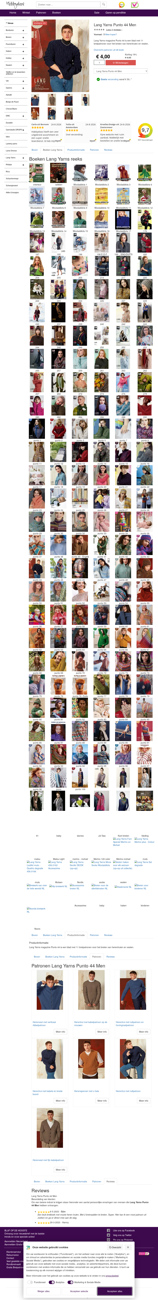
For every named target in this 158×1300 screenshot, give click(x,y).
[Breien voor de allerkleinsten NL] (101, 894)
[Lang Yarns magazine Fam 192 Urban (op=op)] (58, 243)
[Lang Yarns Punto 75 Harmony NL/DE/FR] (37, 684)
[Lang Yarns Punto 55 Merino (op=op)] (145, 591)
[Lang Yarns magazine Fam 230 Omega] (37, 312)
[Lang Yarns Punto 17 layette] (37, 475)
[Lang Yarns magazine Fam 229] (145, 289)
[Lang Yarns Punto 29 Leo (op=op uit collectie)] (37, 522)
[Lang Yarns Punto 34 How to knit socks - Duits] (123, 522)
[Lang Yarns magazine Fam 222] (37, 289)
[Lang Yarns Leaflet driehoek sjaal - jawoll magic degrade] (58, 801)
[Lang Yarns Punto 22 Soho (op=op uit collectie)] (145, 475)
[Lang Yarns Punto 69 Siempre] (58, 661)
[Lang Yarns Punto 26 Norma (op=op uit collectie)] (101, 498)
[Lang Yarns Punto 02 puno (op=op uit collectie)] (58, 429)
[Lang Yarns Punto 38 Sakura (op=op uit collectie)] (58, 545)
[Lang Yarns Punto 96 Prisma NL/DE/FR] (123, 754)
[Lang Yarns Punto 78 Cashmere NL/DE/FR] (123, 684)
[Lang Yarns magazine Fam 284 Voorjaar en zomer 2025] (80, 405)
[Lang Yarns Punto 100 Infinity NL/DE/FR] (80, 777)
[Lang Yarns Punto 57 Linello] (58, 615)
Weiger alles (43, 1291)
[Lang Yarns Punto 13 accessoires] (80, 452)
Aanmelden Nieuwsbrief (16, 1241)
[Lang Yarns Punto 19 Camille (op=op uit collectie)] (80, 475)
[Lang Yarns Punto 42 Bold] (123, 545)
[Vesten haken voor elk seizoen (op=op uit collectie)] (123, 870)
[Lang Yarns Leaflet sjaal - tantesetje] (101, 801)
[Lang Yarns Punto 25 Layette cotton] (80, 498)
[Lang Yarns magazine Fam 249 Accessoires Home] (80, 336)
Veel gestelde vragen (16, 1261)
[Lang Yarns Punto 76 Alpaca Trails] (58, 684)
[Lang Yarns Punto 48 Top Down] (123, 568)
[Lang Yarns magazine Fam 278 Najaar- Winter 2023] (145, 382)
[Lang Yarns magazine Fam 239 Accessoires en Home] (80, 312)
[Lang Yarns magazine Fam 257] (58, 359)
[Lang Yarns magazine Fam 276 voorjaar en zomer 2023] (123, 382)
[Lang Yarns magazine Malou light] (37, 847)
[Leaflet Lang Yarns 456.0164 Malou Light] (58, 847)
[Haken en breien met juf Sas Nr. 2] (101, 824)
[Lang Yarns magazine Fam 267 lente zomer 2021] (37, 382)
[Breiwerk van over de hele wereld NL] (37, 894)
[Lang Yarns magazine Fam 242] (123, 312)
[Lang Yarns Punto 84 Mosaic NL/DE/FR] (123, 708)
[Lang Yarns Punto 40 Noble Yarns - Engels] (80, 545)
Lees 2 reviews (113, 29)
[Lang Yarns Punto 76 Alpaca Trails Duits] (80, 684)
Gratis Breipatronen (16, 1267)
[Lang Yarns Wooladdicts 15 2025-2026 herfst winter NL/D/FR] (80, 219)
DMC (8, 116)
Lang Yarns (10, 158)
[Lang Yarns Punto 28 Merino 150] (145, 498)
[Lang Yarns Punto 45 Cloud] (58, 568)
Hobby (8, 58)
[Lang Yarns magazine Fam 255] (37, 359)
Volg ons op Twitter (122, 1235)
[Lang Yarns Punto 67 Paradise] (145, 638)
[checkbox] (36, 1282)
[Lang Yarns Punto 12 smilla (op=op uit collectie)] (58, 452)
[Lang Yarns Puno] (58, 777)
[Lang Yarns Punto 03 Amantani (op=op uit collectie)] (80, 429)
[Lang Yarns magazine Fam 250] (101, 336)
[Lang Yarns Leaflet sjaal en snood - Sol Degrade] (145, 777)
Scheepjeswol (12, 185)
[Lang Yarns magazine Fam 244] (37, 336)
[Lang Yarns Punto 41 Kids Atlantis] (101, 545)
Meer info (60, 1031)
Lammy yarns (11, 144)
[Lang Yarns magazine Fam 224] (80, 289)
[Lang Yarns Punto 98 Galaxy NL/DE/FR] (37, 777)
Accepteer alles (114, 1291)
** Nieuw (9, 23)
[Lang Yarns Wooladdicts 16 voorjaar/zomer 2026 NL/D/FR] (101, 219)
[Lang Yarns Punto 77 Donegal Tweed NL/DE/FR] (101, 684)
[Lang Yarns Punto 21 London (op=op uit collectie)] (123, 475)
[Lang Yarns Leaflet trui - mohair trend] (101, 777)
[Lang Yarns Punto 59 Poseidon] (101, 615)
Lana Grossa (11, 151)
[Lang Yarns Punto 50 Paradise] (37, 591)
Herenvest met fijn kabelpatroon (48, 1160)
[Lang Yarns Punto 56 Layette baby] (37, 615)
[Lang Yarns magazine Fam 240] (101, 312)
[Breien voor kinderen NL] (145, 894)
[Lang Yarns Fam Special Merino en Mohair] (123, 847)
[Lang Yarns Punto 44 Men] (37, 568)
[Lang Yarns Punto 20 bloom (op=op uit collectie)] (101, 475)
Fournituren (11, 44)
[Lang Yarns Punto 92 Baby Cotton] (37, 754)
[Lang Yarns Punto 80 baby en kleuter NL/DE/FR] (37, 708)
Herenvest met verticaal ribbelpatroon (44, 1023)
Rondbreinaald (13, 1264)
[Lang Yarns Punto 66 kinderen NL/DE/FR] (123, 638)
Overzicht (116, 1247)
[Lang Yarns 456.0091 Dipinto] (37, 824)
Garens (9, 88)
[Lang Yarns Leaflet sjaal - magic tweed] (37, 801)
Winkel (26, 12)
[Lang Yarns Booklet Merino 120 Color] (101, 847)
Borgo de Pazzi (12, 102)
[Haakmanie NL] (123, 894)
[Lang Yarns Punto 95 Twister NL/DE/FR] (101, 754)
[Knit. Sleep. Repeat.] (145, 801)
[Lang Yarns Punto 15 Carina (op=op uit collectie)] (123, 452)
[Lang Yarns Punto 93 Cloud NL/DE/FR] (58, 754)
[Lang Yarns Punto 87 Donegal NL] (58, 731)
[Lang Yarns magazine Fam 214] (101, 266)
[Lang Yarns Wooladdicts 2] (101, 173)
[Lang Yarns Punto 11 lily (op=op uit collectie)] (37, 452)
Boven (35, 149)
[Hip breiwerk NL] (58, 894)
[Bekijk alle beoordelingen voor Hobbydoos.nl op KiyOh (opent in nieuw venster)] (123, 5)
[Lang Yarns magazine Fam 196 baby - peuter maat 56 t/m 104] (80, 243)
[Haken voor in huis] (37, 173)
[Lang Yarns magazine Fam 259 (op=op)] (80, 359)
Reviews (108, 149)
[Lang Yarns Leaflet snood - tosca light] (123, 777)
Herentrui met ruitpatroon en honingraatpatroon (130, 1023)
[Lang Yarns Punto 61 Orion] (145, 615)
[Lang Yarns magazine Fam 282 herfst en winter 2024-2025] (58, 405)
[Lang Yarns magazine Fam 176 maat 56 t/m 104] (145, 219)
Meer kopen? (111, 34)
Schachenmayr (12, 179)
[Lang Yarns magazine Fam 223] (58, 289)
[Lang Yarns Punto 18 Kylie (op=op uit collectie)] (58, 475)
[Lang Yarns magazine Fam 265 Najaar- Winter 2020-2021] (145, 359)
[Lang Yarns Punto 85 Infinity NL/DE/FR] (145, 708)
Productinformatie (76, 149)
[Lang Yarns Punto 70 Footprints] (80, 661)
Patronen (41, 12)
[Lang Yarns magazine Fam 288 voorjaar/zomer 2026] (123, 405)
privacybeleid (112, 1275)
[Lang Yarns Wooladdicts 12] (145, 196)
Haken (8, 51)
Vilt (7, 81)
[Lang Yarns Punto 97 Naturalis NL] (145, 754)
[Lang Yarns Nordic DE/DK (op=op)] (80, 870)
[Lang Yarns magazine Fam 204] (37, 266)
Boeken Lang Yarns (52, 149)
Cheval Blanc (11, 109)
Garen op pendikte (116, 12)
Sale (96, 12)
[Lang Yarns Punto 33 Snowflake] (101, 522)
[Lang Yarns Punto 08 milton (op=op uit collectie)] (145, 429)
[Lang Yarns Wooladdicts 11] (123, 196)
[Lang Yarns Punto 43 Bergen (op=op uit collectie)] (145, 545)
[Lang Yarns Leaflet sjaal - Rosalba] (123, 801)
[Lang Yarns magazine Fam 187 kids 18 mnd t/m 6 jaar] (37, 243)
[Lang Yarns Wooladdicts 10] (101, 196)
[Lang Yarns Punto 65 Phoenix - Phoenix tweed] (101, 638)
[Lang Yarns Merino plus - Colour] (145, 847)
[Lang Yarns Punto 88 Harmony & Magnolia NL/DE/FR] (80, 731)
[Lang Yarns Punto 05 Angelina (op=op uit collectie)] (101, 429)
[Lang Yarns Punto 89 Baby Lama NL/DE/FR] (101, 731)
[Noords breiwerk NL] (37, 917)
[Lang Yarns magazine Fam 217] (123, 266)
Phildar (9, 165)
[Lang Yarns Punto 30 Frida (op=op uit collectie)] (58, 522)
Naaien (9, 65)
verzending (109, 79)
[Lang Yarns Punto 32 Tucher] (80, 522)
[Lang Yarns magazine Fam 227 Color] (123, 289)
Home (13, 12)
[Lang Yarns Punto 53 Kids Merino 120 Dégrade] (101, 591)
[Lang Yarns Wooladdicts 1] (80, 173)
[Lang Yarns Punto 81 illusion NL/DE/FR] (58, 708)
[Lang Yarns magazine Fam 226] (101, 289)
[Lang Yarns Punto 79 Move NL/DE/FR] (145, 684)
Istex (8, 137)
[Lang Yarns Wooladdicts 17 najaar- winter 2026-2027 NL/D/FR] (123, 219)
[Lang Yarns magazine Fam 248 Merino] (58, 336)
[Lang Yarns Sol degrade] (145, 870)
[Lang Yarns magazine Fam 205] (58, 266)
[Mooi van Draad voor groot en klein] (145, 824)
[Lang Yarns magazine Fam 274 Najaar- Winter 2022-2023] (101, 382)
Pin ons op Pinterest (123, 1239)
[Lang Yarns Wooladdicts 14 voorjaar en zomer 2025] (58, 219)
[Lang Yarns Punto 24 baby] (58, 498)
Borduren (10, 30)
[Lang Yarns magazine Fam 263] (123, 359)
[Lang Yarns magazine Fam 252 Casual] (123, 336)
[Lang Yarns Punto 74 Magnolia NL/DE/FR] (145, 661)
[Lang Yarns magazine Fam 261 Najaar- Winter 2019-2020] (101, 359)
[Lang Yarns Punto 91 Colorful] (145, 731)
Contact (10, 1258)
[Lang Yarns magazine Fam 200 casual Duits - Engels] (145, 243)
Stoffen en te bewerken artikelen (15, 73)
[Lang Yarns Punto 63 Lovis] (58, 638)
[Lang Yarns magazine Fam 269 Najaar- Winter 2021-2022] (58, 382)
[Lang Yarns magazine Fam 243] (145, 312)
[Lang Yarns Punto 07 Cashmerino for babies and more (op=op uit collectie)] (123, 429)
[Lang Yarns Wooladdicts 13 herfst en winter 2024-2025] (37, 219)
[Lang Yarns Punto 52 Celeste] (80, 591)
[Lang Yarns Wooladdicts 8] (58, 196)
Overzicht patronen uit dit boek (109, 49)
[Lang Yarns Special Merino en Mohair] (80, 847)
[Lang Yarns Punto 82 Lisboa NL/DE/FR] (80, 708)
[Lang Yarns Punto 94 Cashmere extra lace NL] (80, 754)
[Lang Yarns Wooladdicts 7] (37, 196)
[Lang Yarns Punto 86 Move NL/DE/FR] (37, 731)
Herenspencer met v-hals (86, 1091)
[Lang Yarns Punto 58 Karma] (80, 615)
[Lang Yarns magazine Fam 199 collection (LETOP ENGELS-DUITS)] (123, 243)
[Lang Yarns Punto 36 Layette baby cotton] (145, 522)
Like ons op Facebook (124, 1230)
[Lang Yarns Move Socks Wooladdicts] (101, 870)
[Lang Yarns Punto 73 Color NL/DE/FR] (123, 661)
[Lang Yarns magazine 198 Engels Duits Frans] (101, 243)
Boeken (56, 12)
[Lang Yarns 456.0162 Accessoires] (58, 870)
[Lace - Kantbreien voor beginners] (123, 824)
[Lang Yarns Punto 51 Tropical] (58, 591)
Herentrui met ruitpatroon (128, 1091)
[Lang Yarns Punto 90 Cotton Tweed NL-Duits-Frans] (123, 731)
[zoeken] (103, 4)
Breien (8, 37)
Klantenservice (13, 1251)
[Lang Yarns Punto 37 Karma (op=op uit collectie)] (37, 545)
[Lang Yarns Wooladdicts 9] (80, 196)
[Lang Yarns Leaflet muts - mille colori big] (80, 801)
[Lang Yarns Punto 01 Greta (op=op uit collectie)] (37, 429)
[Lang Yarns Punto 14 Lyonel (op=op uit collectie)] (101, 452)
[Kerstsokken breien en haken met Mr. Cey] (58, 173)
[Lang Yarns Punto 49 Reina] (145, 568)
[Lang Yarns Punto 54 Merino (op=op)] (123, 591)
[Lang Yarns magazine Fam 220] (145, 266)
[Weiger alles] (128, 1247)
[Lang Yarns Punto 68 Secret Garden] (37, 661)
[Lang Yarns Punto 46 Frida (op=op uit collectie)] (80, 568)
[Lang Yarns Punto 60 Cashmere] (123, 615)
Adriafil (9, 95)
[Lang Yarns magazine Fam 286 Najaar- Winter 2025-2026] (101, 405)
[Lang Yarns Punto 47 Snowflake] (101, 568)
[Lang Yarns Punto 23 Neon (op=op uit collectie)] (37, 498)
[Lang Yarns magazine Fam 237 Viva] (58, 312)
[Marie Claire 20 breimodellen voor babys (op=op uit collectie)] (58, 824)
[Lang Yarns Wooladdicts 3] (123, 173)
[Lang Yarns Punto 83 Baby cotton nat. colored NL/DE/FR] (101, 708)
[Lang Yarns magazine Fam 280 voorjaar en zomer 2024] (37, 405)
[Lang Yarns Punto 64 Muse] (80, 638)
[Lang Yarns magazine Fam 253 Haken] (145, 336)
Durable (9, 123)
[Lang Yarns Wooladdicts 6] (145, 173)
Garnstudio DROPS (14, 130)
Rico (8, 172)
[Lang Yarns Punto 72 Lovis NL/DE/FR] (101, 661)
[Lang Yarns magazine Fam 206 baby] (80, 266)
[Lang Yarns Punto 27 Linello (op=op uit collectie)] (123, 498)
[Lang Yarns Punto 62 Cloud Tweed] (37, 638)
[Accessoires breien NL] (80, 894)
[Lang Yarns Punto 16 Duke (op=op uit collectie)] (145, 452)
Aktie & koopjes (12, 192)
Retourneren (12, 1254)
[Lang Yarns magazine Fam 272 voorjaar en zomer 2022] (80, 382)
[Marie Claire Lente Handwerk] (80, 824)
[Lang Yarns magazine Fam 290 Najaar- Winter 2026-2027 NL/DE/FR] (145, 405)
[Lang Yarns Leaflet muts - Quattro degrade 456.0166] (37, 870)
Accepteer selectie (79, 1291)
